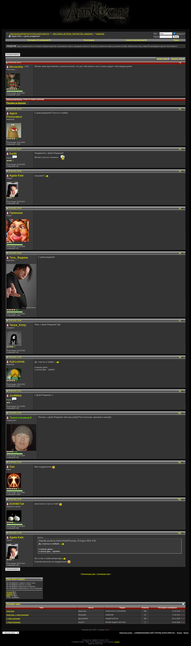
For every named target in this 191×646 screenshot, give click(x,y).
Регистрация (89, 40)
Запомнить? (180, 34)
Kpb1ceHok (17, 361)
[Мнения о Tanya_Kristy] (15, 347)
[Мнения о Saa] (18, 489)
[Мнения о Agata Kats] (13, 198)
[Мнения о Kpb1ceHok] (16, 381)
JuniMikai (15, 395)
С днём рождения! (13, 618)
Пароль (156, 37)
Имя (155, 33)
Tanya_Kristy (17, 325)
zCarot (116, 642)
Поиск (176, 40)
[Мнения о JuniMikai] (11, 403)
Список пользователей (135, 40)
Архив (179, 633)
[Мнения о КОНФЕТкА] (15, 522)
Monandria (16, 66)
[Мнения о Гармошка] (13, 243)
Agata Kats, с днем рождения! (17, 615)
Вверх (186, 633)
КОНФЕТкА (16, 503)
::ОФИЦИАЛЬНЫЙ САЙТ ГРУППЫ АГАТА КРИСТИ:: (154, 633)
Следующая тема (103, 574)
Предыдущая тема (88, 574)
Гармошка (16, 212)
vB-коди (9, 592)
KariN (13, 153)
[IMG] (8, 595)
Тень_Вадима (18, 257)
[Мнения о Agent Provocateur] (16, 139)
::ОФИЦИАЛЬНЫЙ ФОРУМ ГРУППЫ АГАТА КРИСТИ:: (29, 34)
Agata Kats (16, 175)
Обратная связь (125, 633)
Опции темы (162, 59)
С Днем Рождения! (13, 622)
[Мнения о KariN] (13, 161)
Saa (12, 466)
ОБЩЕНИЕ (100, 34)
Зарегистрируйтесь (14, 99)
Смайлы (9, 594)
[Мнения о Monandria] (18, 89)
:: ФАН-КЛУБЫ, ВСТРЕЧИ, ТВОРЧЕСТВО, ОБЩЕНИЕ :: (73, 34)
